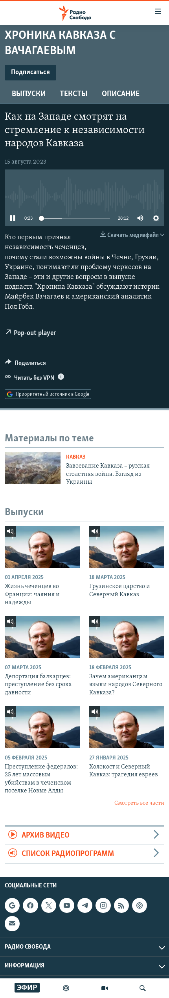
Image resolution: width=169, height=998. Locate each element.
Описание (121, 94)
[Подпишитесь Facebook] (30, 905)
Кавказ (76, 457)
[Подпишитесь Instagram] (103, 905)
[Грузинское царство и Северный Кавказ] (126, 547)
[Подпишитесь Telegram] (84, 905)
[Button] (25, 364)
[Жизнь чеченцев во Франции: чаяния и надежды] (42, 547)
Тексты (74, 94)
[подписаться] (12, 923)
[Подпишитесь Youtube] (66, 905)
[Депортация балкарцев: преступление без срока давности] (42, 637)
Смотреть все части (139, 803)
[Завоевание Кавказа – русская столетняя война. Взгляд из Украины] (33, 468)
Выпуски (29, 94)
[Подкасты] (139, 905)
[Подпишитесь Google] (12, 905)
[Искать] (142, 988)
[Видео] (104, 988)
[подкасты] (66, 988)
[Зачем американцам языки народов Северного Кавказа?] (126, 637)
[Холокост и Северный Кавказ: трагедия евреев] (126, 727)
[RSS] (121, 905)
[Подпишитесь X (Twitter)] (48, 905)
